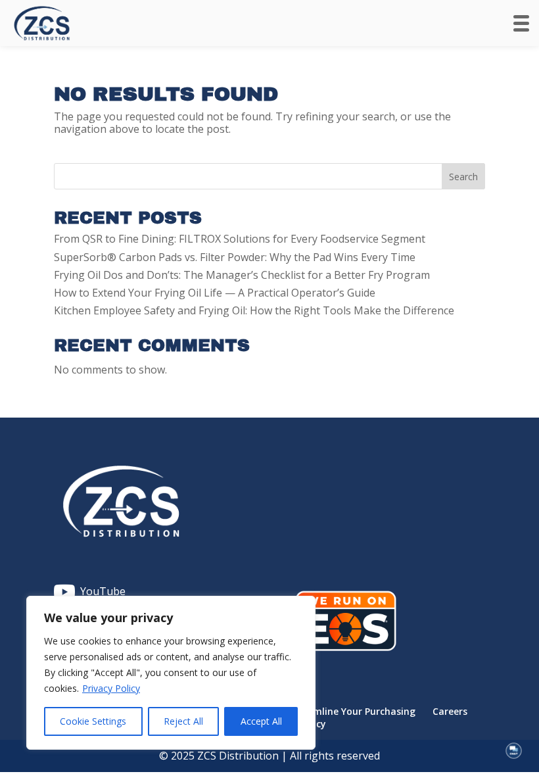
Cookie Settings (93, 721)
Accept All (261, 721)
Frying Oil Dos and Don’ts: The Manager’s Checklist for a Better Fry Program (242, 275)
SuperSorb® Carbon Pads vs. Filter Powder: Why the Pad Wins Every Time (234, 257)
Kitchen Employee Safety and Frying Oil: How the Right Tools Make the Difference (254, 310)
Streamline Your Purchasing (351, 711)
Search (463, 176)
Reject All (183, 721)
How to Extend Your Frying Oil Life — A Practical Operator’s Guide (214, 292)
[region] (171, 673)
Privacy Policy (111, 688)
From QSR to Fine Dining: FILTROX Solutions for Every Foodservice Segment (239, 238)
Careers (450, 711)
